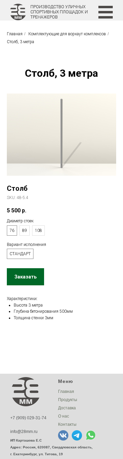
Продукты (67, 399)
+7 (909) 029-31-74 (28, 417)
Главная (15, 34)
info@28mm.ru (24, 431)
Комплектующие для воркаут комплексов (67, 34)
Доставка (67, 408)
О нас (63, 416)
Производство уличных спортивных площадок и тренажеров (59, 12)
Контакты (67, 424)
